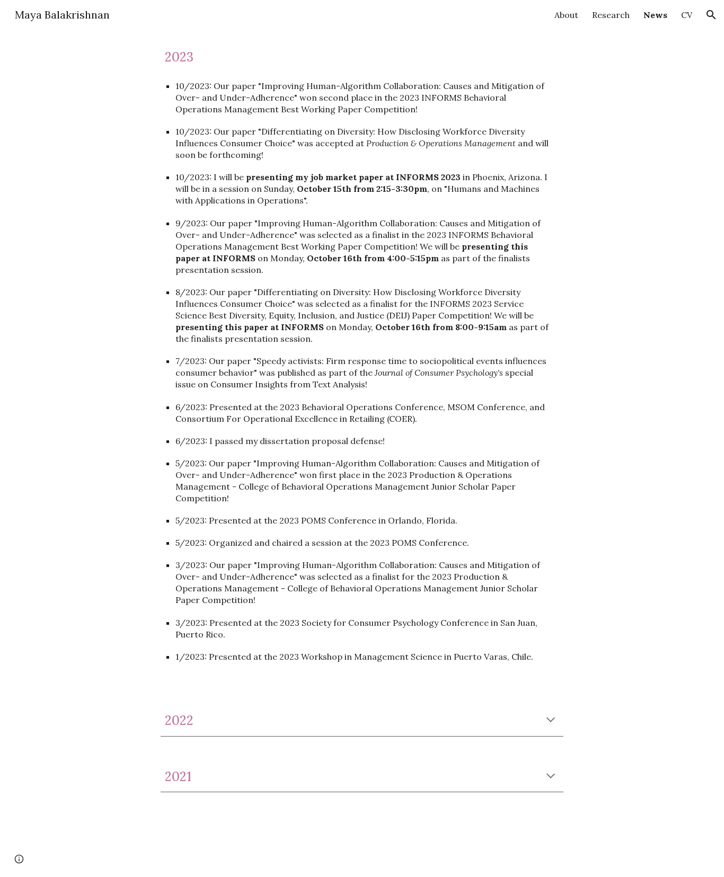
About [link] (566, 15)
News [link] (655, 15)
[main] (362, 57)
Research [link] (611, 15)
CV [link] (686, 15)
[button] (711, 15)
